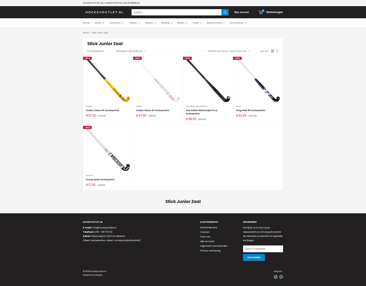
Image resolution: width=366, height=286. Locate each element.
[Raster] (272, 51)
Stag (238, 106)
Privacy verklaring (210, 250)
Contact (205, 232)
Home (86, 22)
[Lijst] (277, 51)
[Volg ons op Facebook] (276, 277)
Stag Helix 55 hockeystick (250, 110)
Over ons (205, 236)
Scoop (89, 175)
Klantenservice (208, 227)
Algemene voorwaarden (213, 246)
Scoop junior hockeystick (100, 179)
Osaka (89, 106)
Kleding (165, 22)
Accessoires (236, 22)
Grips (196, 22)
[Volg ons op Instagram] (281, 277)
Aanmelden (254, 257)
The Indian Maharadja (196, 106)
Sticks (98, 22)
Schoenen (115, 22)
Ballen (181, 22)
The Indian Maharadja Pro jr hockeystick (201, 112)
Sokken (149, 22)
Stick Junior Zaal (100, 32)
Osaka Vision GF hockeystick (102, 110)
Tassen (133, 22)
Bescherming (214, 22)
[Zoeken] (225, 12)
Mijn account (207, 241)
